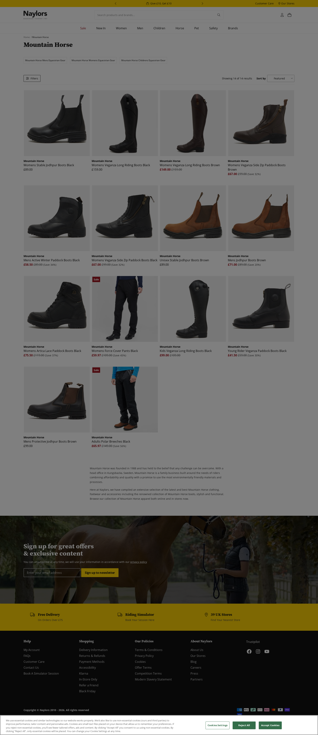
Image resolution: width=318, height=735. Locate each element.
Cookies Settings (217, 725)
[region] (159, 725)
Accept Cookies (270, 725)
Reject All (244, 725)
